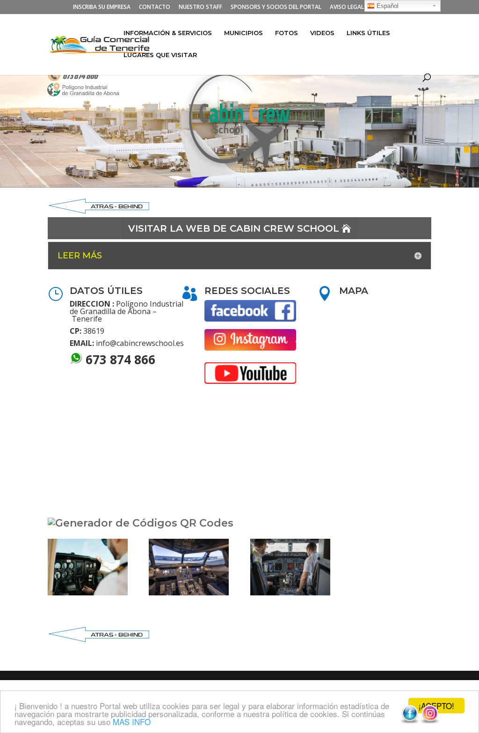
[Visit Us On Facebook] (409, 721)
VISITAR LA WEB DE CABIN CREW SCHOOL (233, 228)
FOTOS (286, 33)
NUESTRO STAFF (200, 7)
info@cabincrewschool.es (140, 343)
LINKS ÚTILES (368, 33)
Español (387, 5)
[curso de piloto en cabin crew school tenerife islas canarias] (290, 592)
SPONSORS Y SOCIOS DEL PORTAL (276, 7)
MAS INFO (132, 721)
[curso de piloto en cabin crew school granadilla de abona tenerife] (88, 592)
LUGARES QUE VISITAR (160, 55)
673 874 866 (120, 359)
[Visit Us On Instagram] (430, 721)
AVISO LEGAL (347, 7)
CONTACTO (154, 7)
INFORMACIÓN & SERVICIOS (167, 33)
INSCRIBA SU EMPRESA (102, 7)
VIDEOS (322, 33)
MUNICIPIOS (243, 33)
